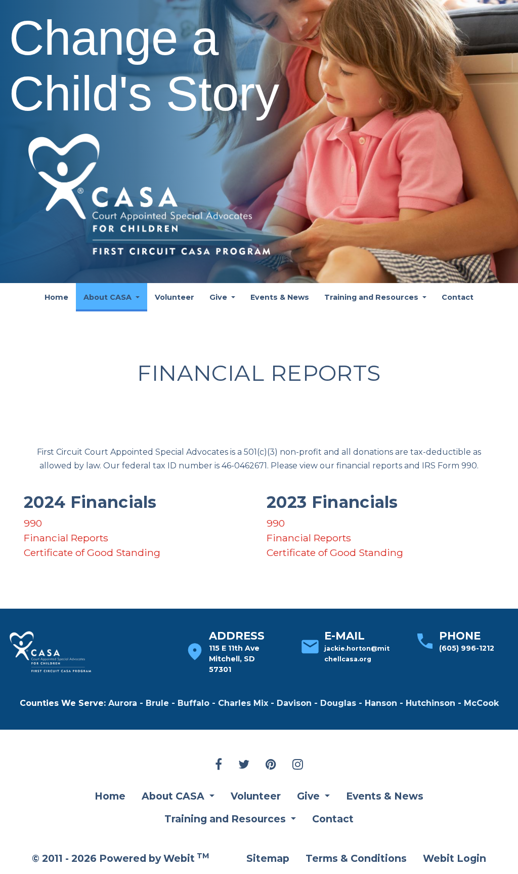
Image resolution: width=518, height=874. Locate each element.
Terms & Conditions (356, 858)
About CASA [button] (108, 297)
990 (33, 523)
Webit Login (454, 858)
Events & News (279, 297)
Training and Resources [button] (372, 297)
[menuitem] (56, 297)
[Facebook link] (218, 765)
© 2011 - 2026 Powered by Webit (120, 857)
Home (56, 297)
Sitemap (267, 858)
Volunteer (174, 297)
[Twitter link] (243, 765)
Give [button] (219, 297)
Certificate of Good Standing (92, 552)
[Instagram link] (297, 765)
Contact (457, 297)
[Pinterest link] (270, 765)
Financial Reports (66, 538)
